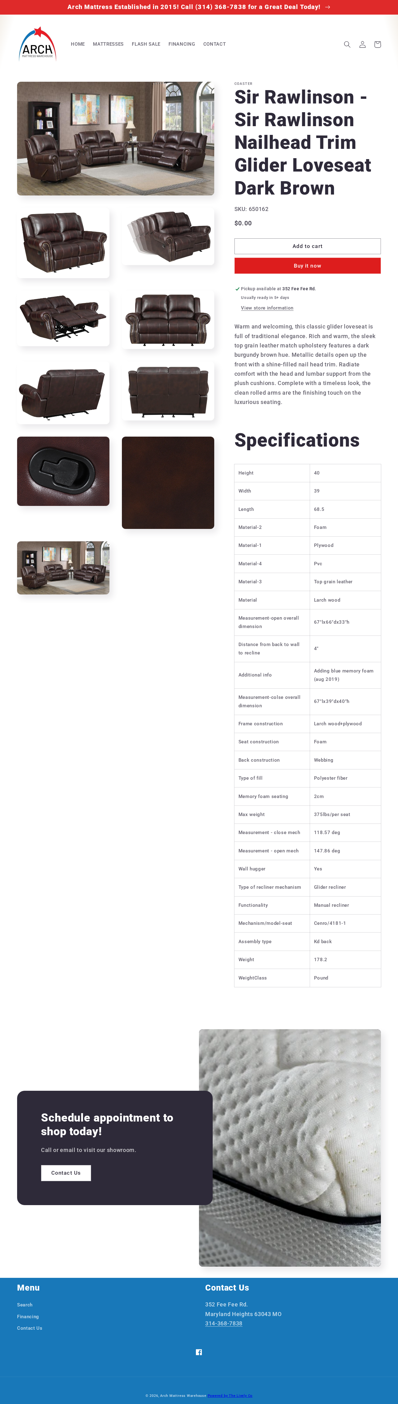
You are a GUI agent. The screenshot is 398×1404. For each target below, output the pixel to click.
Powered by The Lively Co (230, 1396)
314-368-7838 (224, 1323)
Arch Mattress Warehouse (183, 1396)
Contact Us (66, 1173)
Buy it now (308, 266)
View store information (267, 308)
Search (25, 1305)
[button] (347, 44)
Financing (28, 1316)
